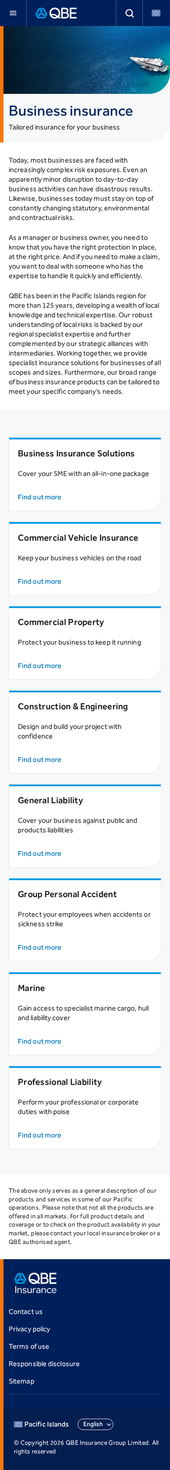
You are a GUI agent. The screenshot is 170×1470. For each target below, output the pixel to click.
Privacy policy (29, 1329)
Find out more (39, 497)
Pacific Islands (46, 1424)
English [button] (93, 1424)
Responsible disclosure (44, 1364)
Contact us (26, 1311)
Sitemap (21, 1381)
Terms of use (29, 1346)
